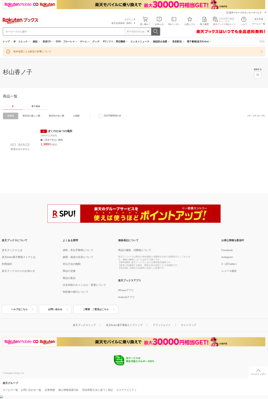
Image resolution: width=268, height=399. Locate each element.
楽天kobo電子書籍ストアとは (19, 257)
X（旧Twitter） (229, 263)
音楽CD (47, 41)
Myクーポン (174, 24)
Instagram (227, 257)
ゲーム (83, 41)
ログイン (129, 19)
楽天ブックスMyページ (224, 24)
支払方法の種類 (72, 263)
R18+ (262, 41)
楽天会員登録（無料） (122, 23)
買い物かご (145, 24)
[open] (257, 75)
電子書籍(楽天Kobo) (198, 41)
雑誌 (35, 41)
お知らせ (159, 24)
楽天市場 (258, 19)
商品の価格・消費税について (134, 250)
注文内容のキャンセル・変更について (84, 284)
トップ (6, 41)
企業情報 (50, 389)
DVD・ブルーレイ (65, 41)
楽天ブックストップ (84, 325)
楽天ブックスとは (12, 250)
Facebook (227, 250)
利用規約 (7, 263)
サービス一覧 (258, 24)
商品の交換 (69, 270)
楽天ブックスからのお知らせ (18, 270)
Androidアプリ (126, 297)
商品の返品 (69, 278)
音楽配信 (177, 41)
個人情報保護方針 (68, 389)
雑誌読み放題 (160, 41)
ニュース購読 (229, 270)
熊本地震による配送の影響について (32, 51)
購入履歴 (204, 24)
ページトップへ (258, 374)
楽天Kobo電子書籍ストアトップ (124, 325)
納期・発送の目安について (78, 257)
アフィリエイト (162, 325)
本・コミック (20, 41)
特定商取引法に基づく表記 (97, 389)
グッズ (95, 41)
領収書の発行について (75, 291)
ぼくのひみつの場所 (60, 131)
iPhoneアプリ (126, 290)
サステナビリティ (126, 389)
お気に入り (190, 24)
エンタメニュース (139, 41)
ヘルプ (243, 24)
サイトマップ (188, 325)
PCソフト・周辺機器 (114, 41)
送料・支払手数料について (78, 250)
